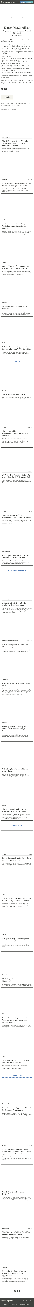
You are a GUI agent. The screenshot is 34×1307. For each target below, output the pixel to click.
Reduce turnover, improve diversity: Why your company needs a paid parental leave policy (15, 1020)
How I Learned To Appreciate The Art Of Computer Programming (16, 1109)
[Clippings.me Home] (7, 1301)
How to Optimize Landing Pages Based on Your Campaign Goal (16, 859)
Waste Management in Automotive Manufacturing (15, 645)
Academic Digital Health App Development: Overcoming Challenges (16, 516)
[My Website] (2, 89)
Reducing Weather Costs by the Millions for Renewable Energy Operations (14, 728)
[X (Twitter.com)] (6, 89)
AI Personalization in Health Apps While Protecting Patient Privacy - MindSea (15, 226)
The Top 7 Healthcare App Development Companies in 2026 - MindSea (15, 433)
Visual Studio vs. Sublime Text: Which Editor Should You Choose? (16, 1233)
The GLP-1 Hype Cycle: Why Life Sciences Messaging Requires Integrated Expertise (15, 143)
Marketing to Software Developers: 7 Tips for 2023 (16, 980)
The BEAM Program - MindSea (14, 394)
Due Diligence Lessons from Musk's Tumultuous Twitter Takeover (15, 556)
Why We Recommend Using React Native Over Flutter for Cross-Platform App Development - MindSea (17, 1151)
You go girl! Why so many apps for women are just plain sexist (15, 939)
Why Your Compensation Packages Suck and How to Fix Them (15, 1061)
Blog (31, 1301)
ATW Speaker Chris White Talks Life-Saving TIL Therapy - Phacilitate (16, 184)
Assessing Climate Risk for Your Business (14, 307)
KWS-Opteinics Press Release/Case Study (16, 684)
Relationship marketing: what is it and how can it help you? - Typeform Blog (16, 348)
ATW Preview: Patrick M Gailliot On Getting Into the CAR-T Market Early (16, 476)
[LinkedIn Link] (9, 89)
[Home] (8, 2)
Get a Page (26, 1301)
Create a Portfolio (27, 2)
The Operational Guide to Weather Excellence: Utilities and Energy (15, 810)
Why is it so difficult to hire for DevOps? (13, 1193)
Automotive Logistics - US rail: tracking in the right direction (14, 604)
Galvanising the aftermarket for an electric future (15, 770)
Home (20, 1301)
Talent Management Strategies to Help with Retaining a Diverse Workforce (16, 899)
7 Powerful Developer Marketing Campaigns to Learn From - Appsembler (14, 1273)
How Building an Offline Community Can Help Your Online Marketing (15, 267)
